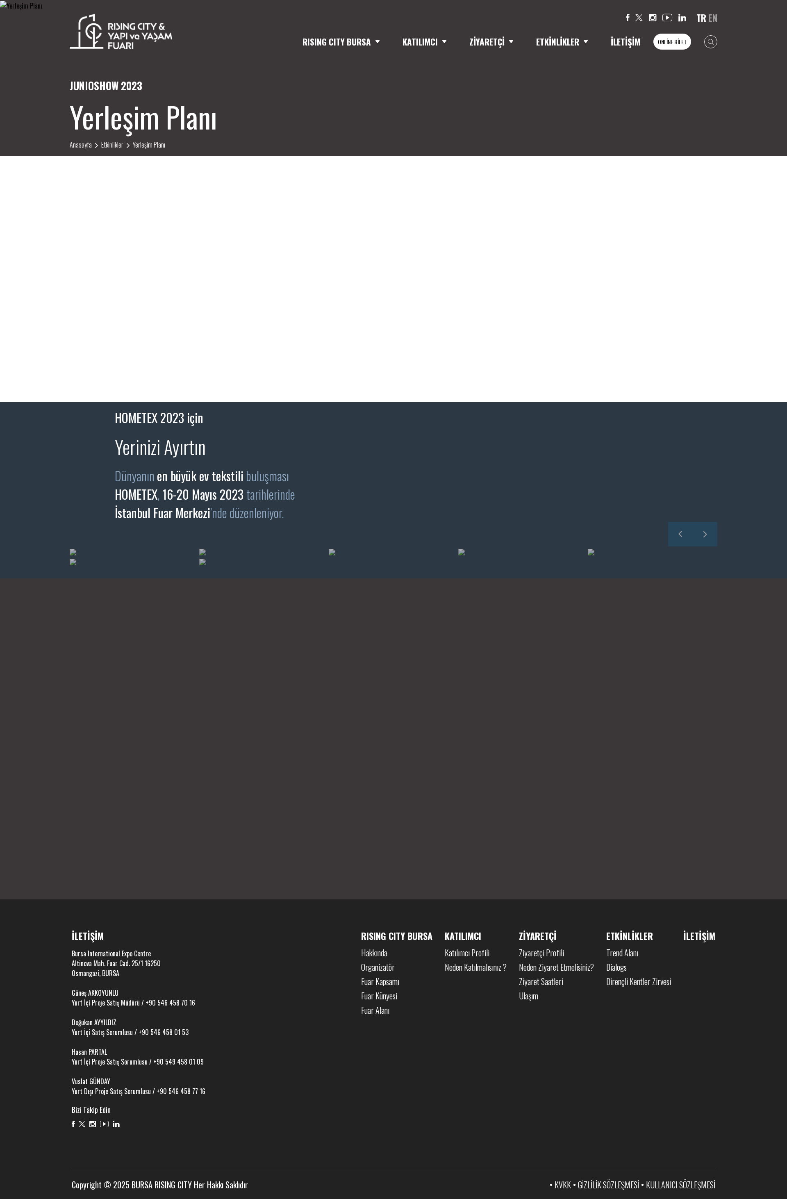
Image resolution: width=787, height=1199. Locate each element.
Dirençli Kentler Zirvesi (638, 981)
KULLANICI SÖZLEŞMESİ (680, 1185)
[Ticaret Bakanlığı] (238, 817)
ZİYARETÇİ (487, 41)
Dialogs (616, 967)
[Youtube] (667, 17)
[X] (639, 17)
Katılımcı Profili (467, 952)
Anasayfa (81, 145)
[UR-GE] (342, 817)
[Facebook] (627, 17)
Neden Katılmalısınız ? (476, 967)
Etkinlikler (112, 145)
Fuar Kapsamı (380, 981)
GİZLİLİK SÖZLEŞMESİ (608, 1185)
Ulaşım (528, 996)
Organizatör (378, 967)
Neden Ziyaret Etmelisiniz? (556, 967)
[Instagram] (652, 17)
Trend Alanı (622, 952)
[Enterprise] (654, 817)
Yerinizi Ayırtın (160, 446)
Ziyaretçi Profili (541, 952)
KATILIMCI (420, 41)
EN (712, 17)
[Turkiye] (134, 817)
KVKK (563, 1185)
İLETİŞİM (625, 41)
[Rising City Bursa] (121, 31)
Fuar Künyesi (379, 996)
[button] (680, 534)
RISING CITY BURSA (337, 41)
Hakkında (374, 952)
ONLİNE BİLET (672, 41)
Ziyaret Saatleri (541, 981)
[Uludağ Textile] (549, 817)
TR (701, 17)
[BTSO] (446, 817)
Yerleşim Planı (149, 145)
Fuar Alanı (375, 1010)
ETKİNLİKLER (557, 41)
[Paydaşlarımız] (393, 676)
